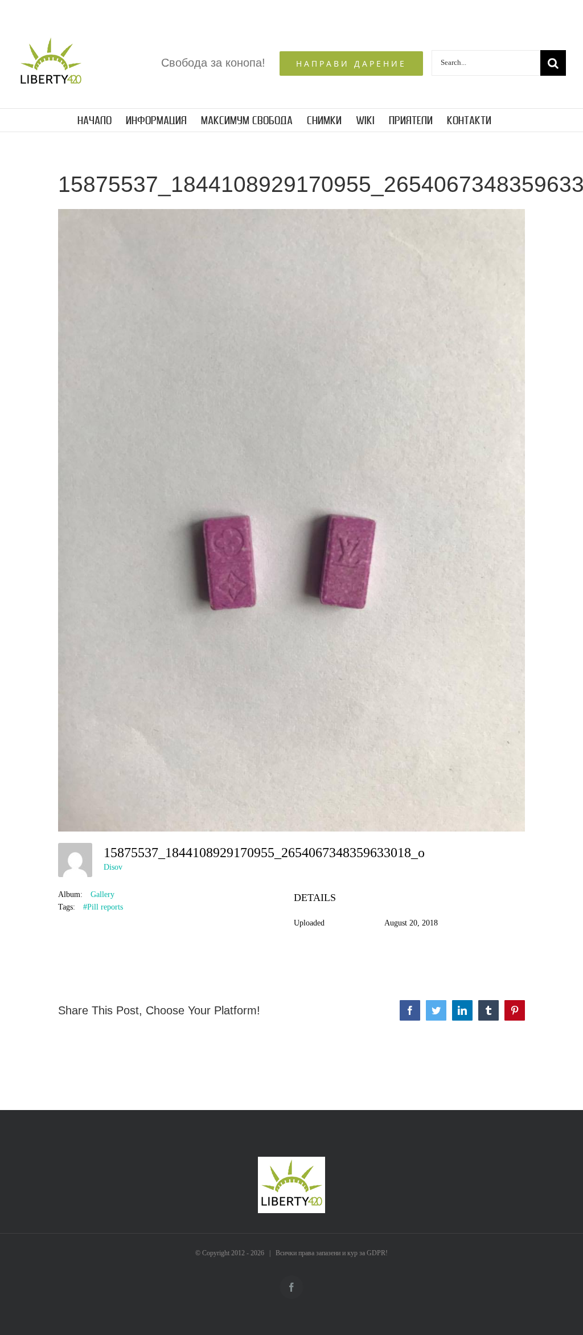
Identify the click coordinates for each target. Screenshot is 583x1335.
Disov (113, 867)
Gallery (102, 894)
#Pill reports (103, 907)
